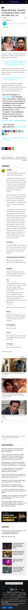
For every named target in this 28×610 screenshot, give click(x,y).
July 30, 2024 (21, 127)
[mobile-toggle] (2, 2)
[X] (5, 131)
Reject (10, 607)
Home (2, 5)
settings (16, 605)
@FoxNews (6, 97)
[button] (26, 2)
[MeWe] (3, 134)
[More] (5, 134)
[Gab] (11, 131)
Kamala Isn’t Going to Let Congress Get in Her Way (7, 158)
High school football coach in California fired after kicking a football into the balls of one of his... (18, 569)
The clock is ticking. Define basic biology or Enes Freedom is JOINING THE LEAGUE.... (18, 545)
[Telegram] (17, 131)
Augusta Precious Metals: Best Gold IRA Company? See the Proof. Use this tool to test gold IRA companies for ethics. (15, 63)
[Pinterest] (9, 148)
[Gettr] (14, 131)
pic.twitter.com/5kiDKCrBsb (14, 121)
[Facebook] (3, 131)
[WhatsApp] (12, 148)
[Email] (19, 131)
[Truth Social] (8, 131)
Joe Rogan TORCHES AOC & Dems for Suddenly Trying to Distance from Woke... (18, 553)
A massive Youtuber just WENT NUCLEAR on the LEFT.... (18, 561)
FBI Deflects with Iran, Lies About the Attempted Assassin (20, 159)
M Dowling (5, 17)
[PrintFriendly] (22, 131)
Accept (4, 607)
